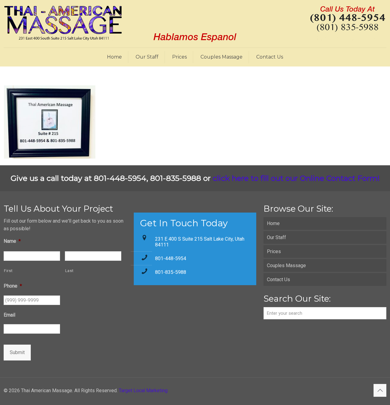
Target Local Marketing (143, 390)
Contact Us (278, 279)
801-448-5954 (170, 258)
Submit (17, 352)
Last (69, 270)
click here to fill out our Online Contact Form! (296, 178)
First (8, 270)
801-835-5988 (170, 272)
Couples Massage (286, 265)
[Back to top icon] (380, 390)
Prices (274, 251)
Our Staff (276, 237)
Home (273, 223)
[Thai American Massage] (195, 24)
